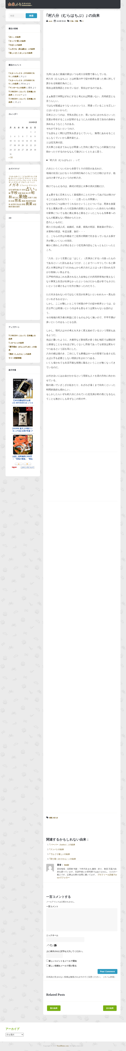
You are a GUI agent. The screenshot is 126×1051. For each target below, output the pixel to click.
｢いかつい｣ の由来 (16, 343)
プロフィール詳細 (105, 875)
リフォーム (24, 185)
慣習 (50, 818)
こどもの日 (25, 176)
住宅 (10, 190)
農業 (29, 204)
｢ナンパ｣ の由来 (56, 849)
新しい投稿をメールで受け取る (63, 966)
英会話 (18, 204)
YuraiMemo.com (63, 1046)
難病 (14, 207)
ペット (32, 182)
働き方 (18, 190)
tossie (50, 21)
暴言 (14, 198)
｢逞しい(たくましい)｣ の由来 (20, 53)
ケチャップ (29, 178)
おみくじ (17, 176)
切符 (23, 190)
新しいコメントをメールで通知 (63, 961)
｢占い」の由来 (15, 37)
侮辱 (14, 190)
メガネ (14, 185)
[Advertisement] (81, 47)
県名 (18, 200)
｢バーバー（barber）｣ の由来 (62, 845)
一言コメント (52, 906)
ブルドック (25, 182)
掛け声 (28, 193)
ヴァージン (33, 185)
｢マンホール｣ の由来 (17, 88)
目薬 (12, 201)
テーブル (22, 180)
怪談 (23, 193)
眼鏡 (23, 201)
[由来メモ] (20, 6)
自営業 (13, 204)
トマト (29, 180)
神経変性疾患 (31, 201)
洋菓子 (30, 198)
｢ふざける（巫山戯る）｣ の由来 (22, 49)
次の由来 (110, 1008)
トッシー (18, 95)
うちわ (11, 176)
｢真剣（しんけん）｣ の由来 (20, 354)
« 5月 (11, 157)
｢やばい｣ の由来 (15, 45)
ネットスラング (14, 182)
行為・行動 (74, 21)
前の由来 (53, 1008)
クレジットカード (17, 178)
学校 (14, 193)
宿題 (19, 193)
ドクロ (34, 180)
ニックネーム (52, 935)
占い (30, 188)
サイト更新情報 (15, 358)
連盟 (34, 204)
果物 (22, 196)
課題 (23, 204)
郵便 (10, 207)
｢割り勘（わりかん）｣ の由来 (62, 859)
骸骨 (18, 207)
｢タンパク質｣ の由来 (17, 41)
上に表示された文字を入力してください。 (65, 951)
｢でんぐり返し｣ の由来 (59, 854)
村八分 (55, 818)
